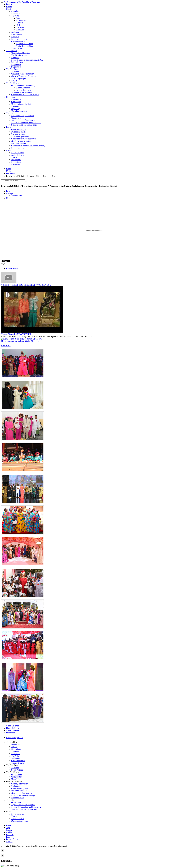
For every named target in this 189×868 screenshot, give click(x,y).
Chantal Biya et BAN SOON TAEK (16, 334)
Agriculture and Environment (23, 120)
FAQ (8, 837)
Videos (14, 157)
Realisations (16, 749)
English (9, 6)
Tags (8, 827)
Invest (8, 127)
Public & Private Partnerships (23, 795)
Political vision (17, 62)
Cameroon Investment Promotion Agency (28, 146)
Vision (14, 747)
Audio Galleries (17, 155)
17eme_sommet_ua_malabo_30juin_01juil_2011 (20, 341)
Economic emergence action (22, 115)
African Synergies (18, 78)
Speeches (15, 11)
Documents (16, 160)
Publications (16, 162)
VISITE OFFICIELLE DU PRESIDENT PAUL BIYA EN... (26, 285)
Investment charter (18, 132)
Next (8, 198)
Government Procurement (21, 793)
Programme (16, 64)
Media (8, 150)
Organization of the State (21, 104)
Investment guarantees (20, 136)
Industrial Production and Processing (26, 122)
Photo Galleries (17, 153)
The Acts (15, 16)
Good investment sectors (21, 141)
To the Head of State (24, 46)
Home (8, 169)
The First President (19, 55)
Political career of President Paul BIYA (27, 60)
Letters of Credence (19, 39)
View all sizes (16, 196)
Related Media (12, 268)
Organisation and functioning (23, 85)
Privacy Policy (12, 839)
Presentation (16, 99)
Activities (15, 71)
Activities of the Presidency (22, 92)
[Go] (26, 181)
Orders (19, 25)
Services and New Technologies (24, 125)
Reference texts (17, 798)
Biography (15, 57)
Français (9, 4)
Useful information (19, 111)
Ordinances (21, 20)
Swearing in (16, 67)
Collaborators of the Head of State (25, 95)
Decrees (19, 23)
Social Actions (17, 770)
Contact (9, 841)
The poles (10, 113)
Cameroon (10, 97)
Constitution (16, 102)
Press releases (16, 34)
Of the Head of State (24, 44)
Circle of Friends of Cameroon (23, 76)
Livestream (15, 164)
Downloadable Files (19, 821)
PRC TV (9, 834)
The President (11, 50)
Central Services (23, 88)
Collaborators (16, 777)
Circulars (20, 30)
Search (9, 830)
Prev (8, 191)
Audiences (15, 32)
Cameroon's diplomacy (20, 788)
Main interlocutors (18, 143)
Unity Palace (16, 779)
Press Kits (15, 37)
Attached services (23, 90)
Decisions (20, 27)
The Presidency (12, 83)
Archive (9, 832)
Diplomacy (15, 109)
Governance (16, 118)
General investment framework (23, 139)
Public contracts (17, 148)
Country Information (19, 784)
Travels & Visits (17, 48)
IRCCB (14, 81)
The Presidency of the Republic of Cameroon (22, 2)
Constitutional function (20, 53)
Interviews (15, 13)
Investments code (18, 134)
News (8, 9)
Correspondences (18, 41)
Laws (18, 18)
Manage (9, 193)
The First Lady (12, 69)
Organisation (16, 774)
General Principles (18, 129)
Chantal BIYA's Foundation (22, 74)
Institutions (15, 106)
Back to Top (6, 345)
